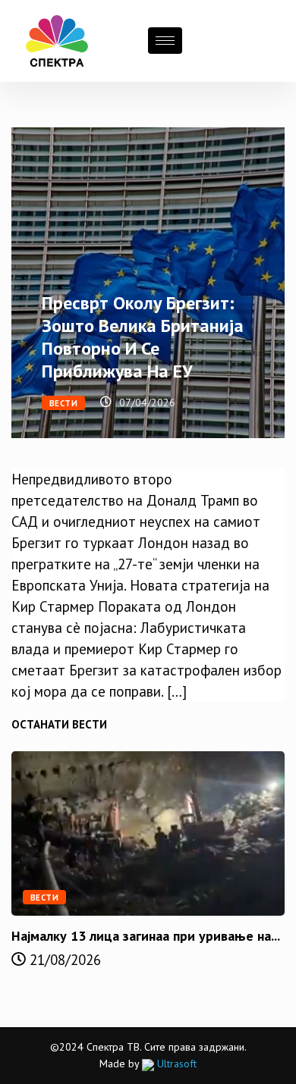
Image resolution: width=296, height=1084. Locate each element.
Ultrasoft (175, 1063)
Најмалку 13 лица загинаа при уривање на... (145, 936)
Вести (63, 403)
